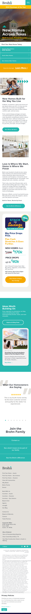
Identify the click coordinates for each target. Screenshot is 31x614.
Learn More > (21, 67)
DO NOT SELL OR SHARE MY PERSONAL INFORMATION (16, 550)
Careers (4, 516)
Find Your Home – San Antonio (11, 475)
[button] (28, 2)
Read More (9, 362)
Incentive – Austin (7, 493)
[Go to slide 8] (25, 420)
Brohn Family (6, 485)
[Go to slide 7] (22, 420)
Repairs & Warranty (7, 514)
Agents (4, 503)
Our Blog (4, 508)
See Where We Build (11, 129)
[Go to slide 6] (19, 420)
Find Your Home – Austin (9, 473)
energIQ (4, 505)
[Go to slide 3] (11, 420)
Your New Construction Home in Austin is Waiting (14, 539)
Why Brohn (5, 482)
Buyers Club (5, 501)
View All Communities (8, 480)
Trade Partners (6, 519)
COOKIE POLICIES (27, 552)
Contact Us (5, 512)
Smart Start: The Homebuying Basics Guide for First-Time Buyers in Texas (15, 353)
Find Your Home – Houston (10, 478)
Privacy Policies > (6, 606)
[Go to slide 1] (5, 420)
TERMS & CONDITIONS (10, 551)
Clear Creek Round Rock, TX (11, 537)
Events (4, 487)
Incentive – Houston (8, 496)
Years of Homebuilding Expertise (12, 534)
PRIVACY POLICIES (20, 551)
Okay (4, 610)
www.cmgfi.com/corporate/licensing (12, 560)
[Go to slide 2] (8, 420)
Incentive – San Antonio (9, 498)
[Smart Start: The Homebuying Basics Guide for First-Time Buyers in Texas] (15, 339)
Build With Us (6, 491)
